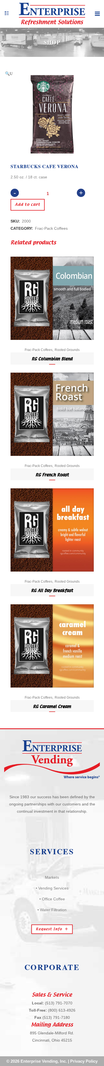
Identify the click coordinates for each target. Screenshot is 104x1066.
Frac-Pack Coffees (51, 228)
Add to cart (27, 205)
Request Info (49, 929)
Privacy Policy (84, 1061)
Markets (52, 877)
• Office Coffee (52, 899)
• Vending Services (52, 888)
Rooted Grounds (67, 350)
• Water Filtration (52, 910)
